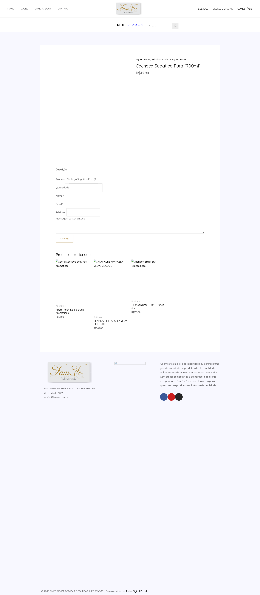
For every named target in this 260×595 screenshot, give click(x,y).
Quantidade (62, 187)
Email (59, 204)
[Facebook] (118, 25)
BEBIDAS (203, 8)
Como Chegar (43, 8)
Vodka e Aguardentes (174, 59)
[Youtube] (171, 397)
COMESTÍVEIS (244, 8)
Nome (60, 195)
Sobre (24, 8)
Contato (63, 8)
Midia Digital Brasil (136, 591)
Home (11, 8)
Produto (60, 179)
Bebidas (156, 59)
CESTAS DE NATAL (223, 8)
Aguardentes (143, 59)
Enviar (64, 239)
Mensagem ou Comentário (71, 218)
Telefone (61, 212)
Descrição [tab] (61, 169)
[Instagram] (122, 25)
